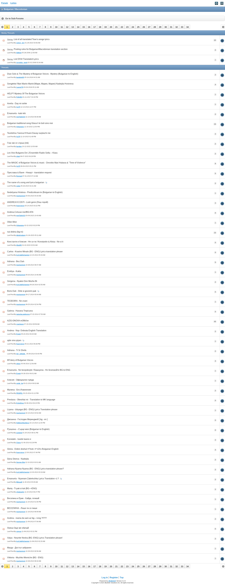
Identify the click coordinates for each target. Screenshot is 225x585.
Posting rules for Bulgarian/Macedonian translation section (41, 49)
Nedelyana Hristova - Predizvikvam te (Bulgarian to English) (35, 192)
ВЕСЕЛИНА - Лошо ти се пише (22, 508)
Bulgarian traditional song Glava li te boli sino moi (30, 123)
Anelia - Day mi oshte (17, 103)
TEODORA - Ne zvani (17, 301)
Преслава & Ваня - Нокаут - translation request (29, 172)
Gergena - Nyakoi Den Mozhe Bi (22, 281)
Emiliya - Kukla (14, 271)
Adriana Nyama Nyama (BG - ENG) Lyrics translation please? (35, 469)
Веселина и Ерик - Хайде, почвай (23, 498)
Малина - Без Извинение (19, 390)
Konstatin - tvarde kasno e (19, 439)
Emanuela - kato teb (16, 113)
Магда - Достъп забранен (19, 548)
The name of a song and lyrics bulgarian (25, 182)
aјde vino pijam (14, 340)
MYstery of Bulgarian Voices (20, 360)
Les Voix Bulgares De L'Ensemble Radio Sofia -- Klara (32, 153)
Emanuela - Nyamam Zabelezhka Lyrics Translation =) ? (33, 478)
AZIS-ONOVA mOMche (18, 321)
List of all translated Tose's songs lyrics (31, 39)
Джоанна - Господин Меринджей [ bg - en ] (27, 419)
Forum (4, 3)
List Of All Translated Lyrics (26, 59)
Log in (105, 577)
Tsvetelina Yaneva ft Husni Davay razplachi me (29, 133)
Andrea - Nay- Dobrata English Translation (26, 330)
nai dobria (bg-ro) (15, 232)
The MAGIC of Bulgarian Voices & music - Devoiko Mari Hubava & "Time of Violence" (46, 163)
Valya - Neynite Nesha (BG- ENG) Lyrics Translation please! (34, 538)
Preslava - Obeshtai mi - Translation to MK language (31, 399)
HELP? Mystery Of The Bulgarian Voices (26, 93)
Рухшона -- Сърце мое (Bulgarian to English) (28, 429)
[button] (7, 27)
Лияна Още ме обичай (18, 528)
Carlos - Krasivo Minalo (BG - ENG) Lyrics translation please (35, 251)
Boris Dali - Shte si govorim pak (21, 291)
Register (114, 577)
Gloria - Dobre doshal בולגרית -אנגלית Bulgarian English (33, 449)
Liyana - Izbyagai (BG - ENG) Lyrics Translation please (32, 409)
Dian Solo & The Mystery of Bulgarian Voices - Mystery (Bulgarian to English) (42, 74)
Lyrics (13, 3)
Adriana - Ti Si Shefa (16, 350)
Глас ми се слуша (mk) (18, 143)
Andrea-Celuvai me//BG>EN (20, 212)
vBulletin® (112, 581)
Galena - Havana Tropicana (20, 311)
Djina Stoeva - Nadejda (18, 459)
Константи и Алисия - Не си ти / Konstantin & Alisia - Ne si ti (35, 242)
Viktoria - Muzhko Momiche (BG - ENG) (25, 557)
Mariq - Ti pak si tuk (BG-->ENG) (22, 488)
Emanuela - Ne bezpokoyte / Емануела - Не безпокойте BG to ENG (38, 370)
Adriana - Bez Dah (15, 261)
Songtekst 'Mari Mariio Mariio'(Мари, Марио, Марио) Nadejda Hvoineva (40, 84)
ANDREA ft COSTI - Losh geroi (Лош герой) (27, 202)
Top (122, 577)
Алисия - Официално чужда (20, 380)
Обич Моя (12, 222)
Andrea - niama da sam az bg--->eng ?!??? (27, 518)
